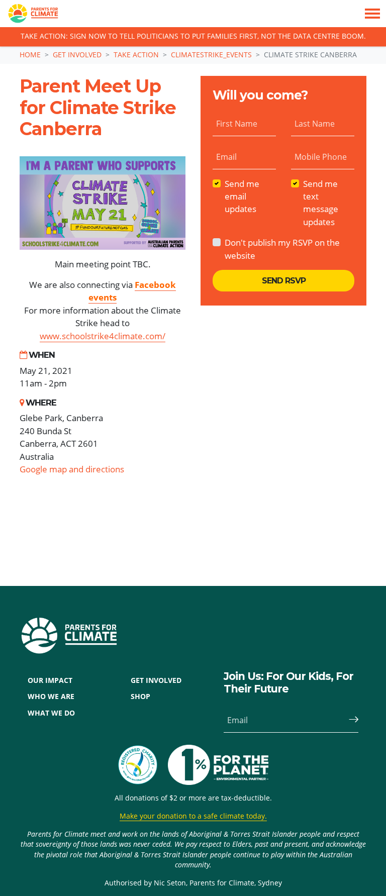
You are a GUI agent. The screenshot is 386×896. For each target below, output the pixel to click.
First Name (236, 123)
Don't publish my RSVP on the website (282, 249)
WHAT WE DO (51, 713)
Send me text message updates (320, 203)
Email (226, 156)
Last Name (315, 123)
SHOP (140, 696)
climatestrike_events (211, 54)
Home (30, 54)
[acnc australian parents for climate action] (143, 765)
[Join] (349, 720)
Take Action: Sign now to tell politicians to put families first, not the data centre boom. (193, 36)
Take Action (136, 54)
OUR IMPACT (50, 680)
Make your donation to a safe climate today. (193, 816)
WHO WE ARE (51, 696)
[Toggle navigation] (372, 14)
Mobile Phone (321, 156)
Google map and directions (72, 469)
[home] (29, 13)
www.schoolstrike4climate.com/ (102, 336)
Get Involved (77, 54)
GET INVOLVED (156, 680)
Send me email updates (242, 196)
